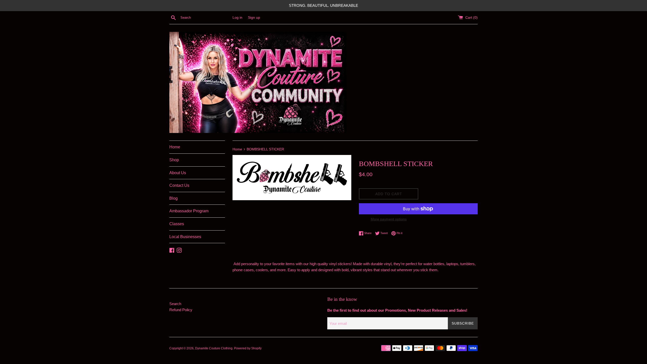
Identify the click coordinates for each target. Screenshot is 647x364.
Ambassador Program (189, 211)
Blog (173, 198)
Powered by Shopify (248, 348)
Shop (174, 160)
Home (174, 147)
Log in (237, 17)
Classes (176, 224)
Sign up (254, 17)
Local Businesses (185, 237)
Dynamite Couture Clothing (214, 348)
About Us (177, 173)
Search (175, 304)
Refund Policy (180, 310)
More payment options (389, 219)
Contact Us (179, 185)
